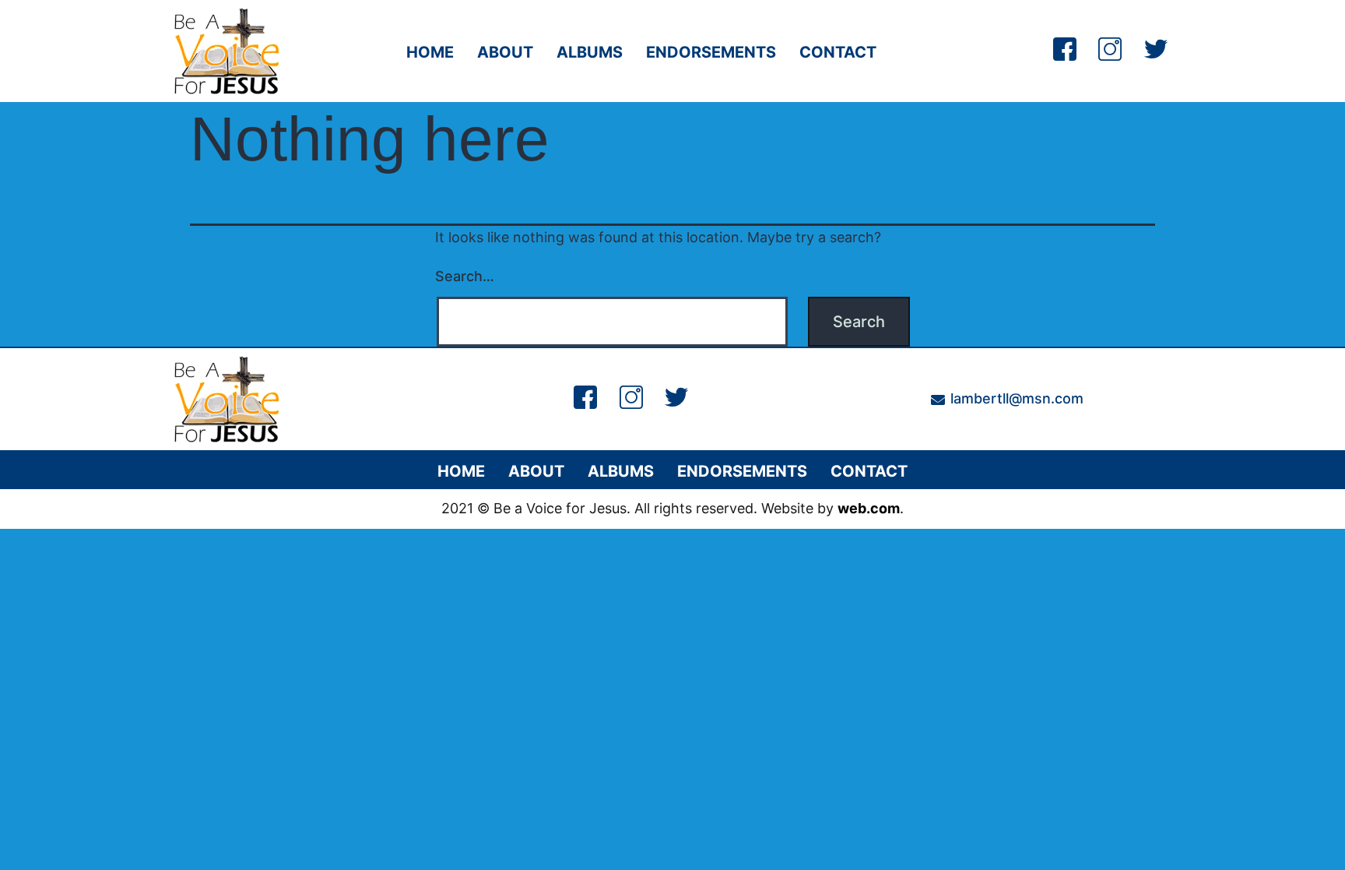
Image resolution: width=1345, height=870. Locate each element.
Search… (464, 276)
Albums (590, 52)
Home (430, 52)
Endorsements (711, 52)
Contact (837, 52)
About (505, 52)
